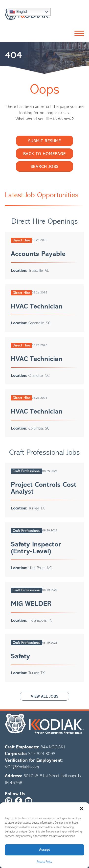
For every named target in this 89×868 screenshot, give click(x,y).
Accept (44, 850)
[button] (81, 808)
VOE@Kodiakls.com (22, 766)
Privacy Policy (44, 861)
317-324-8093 (41, 753)
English (21, 11)
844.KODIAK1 (53, 746)
